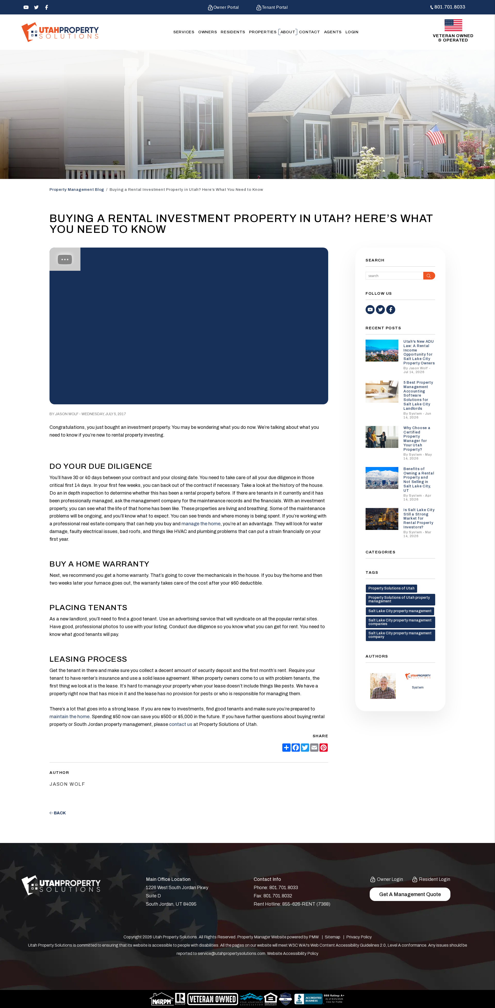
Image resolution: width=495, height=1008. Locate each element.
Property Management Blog (77, 189)
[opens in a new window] (285, 998)
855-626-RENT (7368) (306, 904)
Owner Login (389, 879)
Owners (207, 32)
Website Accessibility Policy (292, 953)
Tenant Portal (275, 7)
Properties (263, 32)
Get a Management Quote (410, 894)
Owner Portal (226, 7)
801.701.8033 (449, 7)
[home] (60, 32)
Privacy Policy (359, 937)
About (287, 32)
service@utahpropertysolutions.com (231, 953)
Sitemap (332, 937)
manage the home (201, 523)
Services (183, 32)
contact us (180, 724)
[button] (25, 7)
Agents (333, 32)
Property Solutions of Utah (391, 588)
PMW (314, 937)
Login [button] (352, 32)
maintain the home (69, 716)
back (59, 813)
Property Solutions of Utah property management (399, 599)
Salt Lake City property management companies (400, 622)
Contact (309, 32)
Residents (233, 32)
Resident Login (434, 879)
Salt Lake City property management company (400, 635)
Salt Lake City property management (400, 611)
